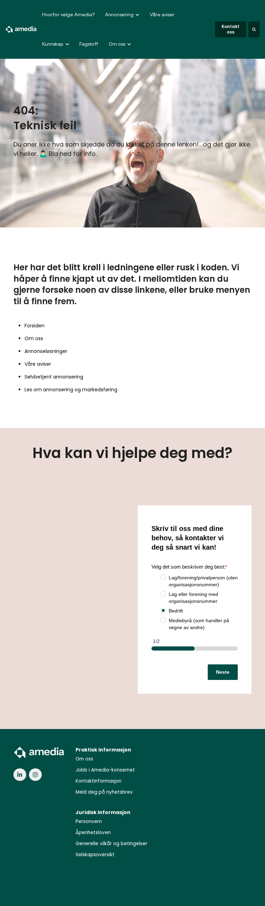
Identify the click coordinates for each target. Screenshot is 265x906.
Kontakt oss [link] (230, 29)
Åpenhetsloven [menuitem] (93, 832)
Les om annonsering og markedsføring (70, 389)
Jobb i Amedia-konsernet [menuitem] (105, 770)
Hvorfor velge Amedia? (68, 14)
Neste (222, 672)
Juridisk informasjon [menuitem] (103, 812)
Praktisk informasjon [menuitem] (103, 749)
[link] (21, 29)
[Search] (254, 29)
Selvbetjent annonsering (53, 376)
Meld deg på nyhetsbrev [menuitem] (104, 792)
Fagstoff (88, 44)
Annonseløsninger (45, 351)
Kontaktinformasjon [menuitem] (98, 781)
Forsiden (34, 325)
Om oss (33, 338)
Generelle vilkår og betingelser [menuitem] (111, 843)
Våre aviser (162, 14)
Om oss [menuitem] (84, 759)
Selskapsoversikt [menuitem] (95, 854)
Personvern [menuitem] (89, 821)
